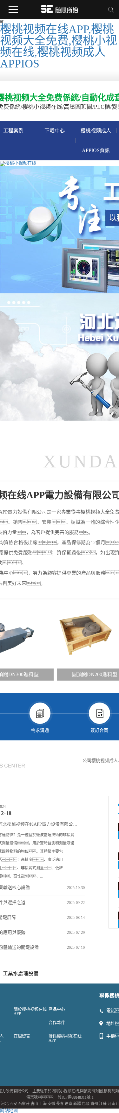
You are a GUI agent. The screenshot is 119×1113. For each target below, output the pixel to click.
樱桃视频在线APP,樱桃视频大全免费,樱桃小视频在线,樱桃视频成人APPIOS (58, 46)
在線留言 (22, 1035)
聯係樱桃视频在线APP (65, 1038)
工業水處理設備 (20, 973)
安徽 (51, 1104)
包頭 (85, 1104)
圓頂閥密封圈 (91, 1091)
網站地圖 (9, 1110)
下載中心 (54, 130)
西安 (13, 1104)
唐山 (34, 1104)
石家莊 (24, 1104)
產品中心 (57, 1009)
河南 (111, 1104)
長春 (60, 1104)
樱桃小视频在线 (65, 1091)
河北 (5, 1104)
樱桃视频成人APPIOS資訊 (96, 140)
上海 (43, 1104)
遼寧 (68, 1104)
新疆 (77, 1104)
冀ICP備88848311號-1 (76, 1097)
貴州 (94, 1104)
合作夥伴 (57, 1022)
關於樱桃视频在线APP (30, 1011)
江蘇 (103, 1104)
